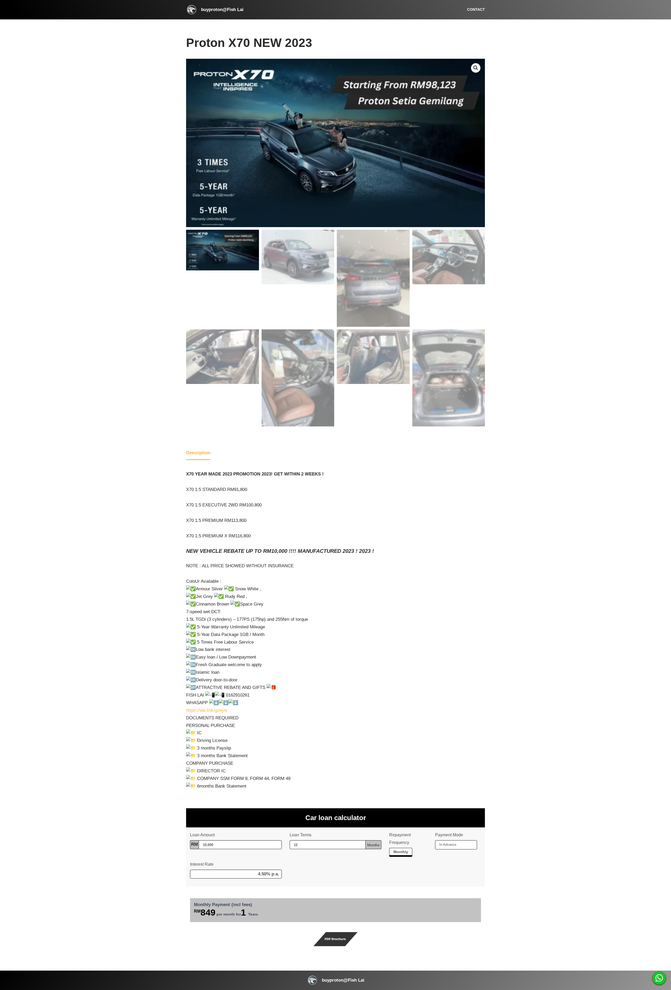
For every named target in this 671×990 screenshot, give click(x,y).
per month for (226, 912)
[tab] (198, 453)
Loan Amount (203, 835)
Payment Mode (449, 835)
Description (198, 452)
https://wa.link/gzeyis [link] (207, 710)
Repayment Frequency (400, 839)
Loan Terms (300, 835)
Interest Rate (202, 864)
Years (253, 914)
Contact (476, 10)
